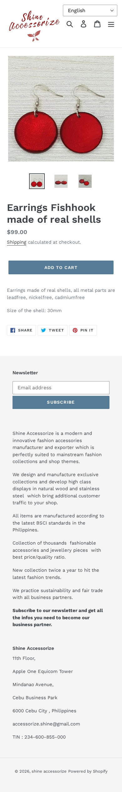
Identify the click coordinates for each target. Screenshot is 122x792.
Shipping (16, 242)
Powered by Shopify (88, 771)
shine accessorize (49, 771)
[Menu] (111, 24)
